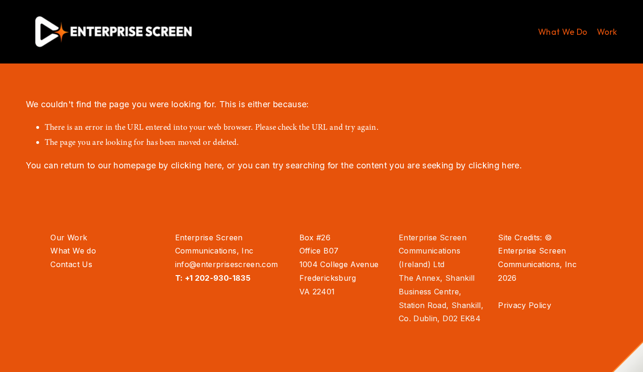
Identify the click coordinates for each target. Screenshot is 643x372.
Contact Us (71, 264)
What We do (73, 250)
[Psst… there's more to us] (627, 356)
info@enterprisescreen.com (226, 264)
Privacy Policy (524, 305)
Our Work (68, 237)
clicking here (196, 165)
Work (607, 31)
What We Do (562, 31)
